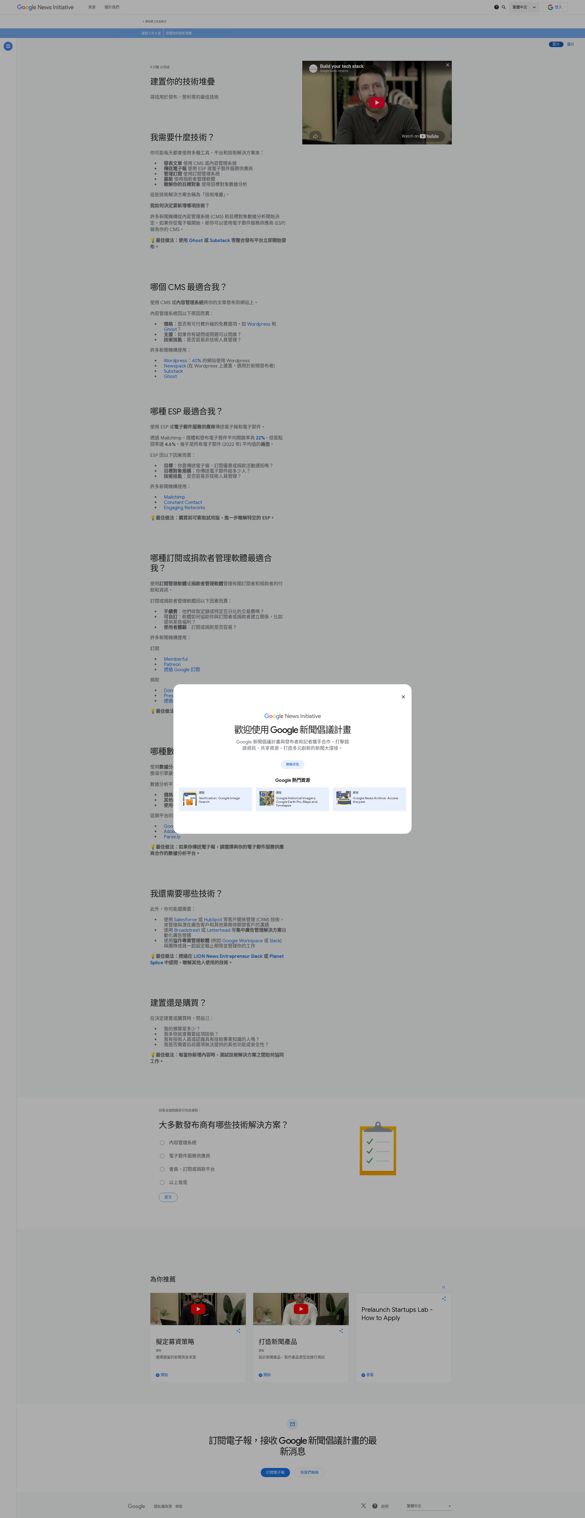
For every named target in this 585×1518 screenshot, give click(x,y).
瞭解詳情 (292, 764)
